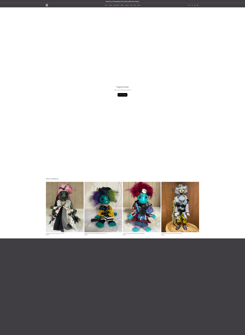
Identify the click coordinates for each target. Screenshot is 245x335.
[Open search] (192, 5)
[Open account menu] (194, 5)
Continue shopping (122, 94)
